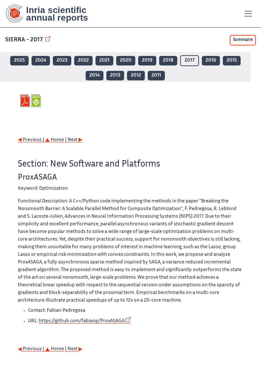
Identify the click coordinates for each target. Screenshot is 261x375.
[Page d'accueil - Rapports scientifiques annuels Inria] (51, 14)
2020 (125, 60)
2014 (94, 75)
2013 (115, 75)
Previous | (33, 140)
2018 (168, 60)
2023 (62, 60)
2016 (211, 60)
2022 (83, 60)
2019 (147, 60)
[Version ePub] (37, 100)
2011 (156, 75)
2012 (136, 75)
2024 (40, 60)
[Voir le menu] (248, 13)
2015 (232, 60)
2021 (104, 60)
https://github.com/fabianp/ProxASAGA (81, 321)
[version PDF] (26, 100)
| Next (72, 140)
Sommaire (243, 40)
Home (57, 140)
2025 (19, 60)
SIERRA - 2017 (24, 40)
